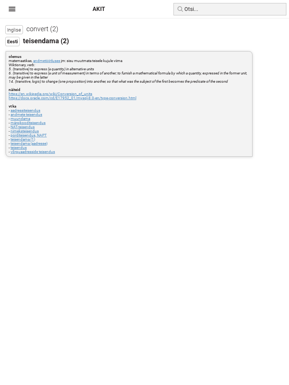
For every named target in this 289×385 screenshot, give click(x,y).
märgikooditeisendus (28, 123)
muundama (20, 119)
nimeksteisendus (25, 131)
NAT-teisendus (23, 127)
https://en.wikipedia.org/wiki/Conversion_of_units (50, 94)
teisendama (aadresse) (29, 143)
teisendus (19, 148)
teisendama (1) (23, 139)
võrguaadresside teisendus (33, 152)
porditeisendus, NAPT (29, 135)
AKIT (99, 9)
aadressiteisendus (25, 110)
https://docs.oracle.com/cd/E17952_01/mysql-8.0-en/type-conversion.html (72, 98)
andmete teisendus (26, 114)
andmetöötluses (46, 61)
